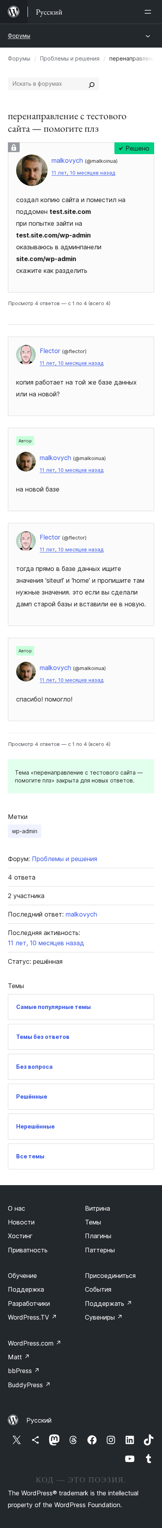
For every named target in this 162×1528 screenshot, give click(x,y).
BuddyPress (29, 1385)
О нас (16, 1208)
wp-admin (24, 831)
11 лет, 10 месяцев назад (83, 173)
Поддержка (26, 1289)
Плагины (98, 1236)
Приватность (28, 1250)
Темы (93, 1222)
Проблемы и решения (69, 58)
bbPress (24, 1371)
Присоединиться (110, 1275)
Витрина (97, 1208)
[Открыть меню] (149, 12)
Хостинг (20, 1236)
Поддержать (108, 1303)
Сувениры (104, 1317)
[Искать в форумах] (91, 83)
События (98, 1289)
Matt (19, 1357)
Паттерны (100, 1250)
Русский (39, 1420)
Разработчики (29, 1303)
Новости (21, 1222)
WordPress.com (34, 1343)
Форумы (19, 35)
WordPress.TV (32, 1317)
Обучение (22, 1275)
